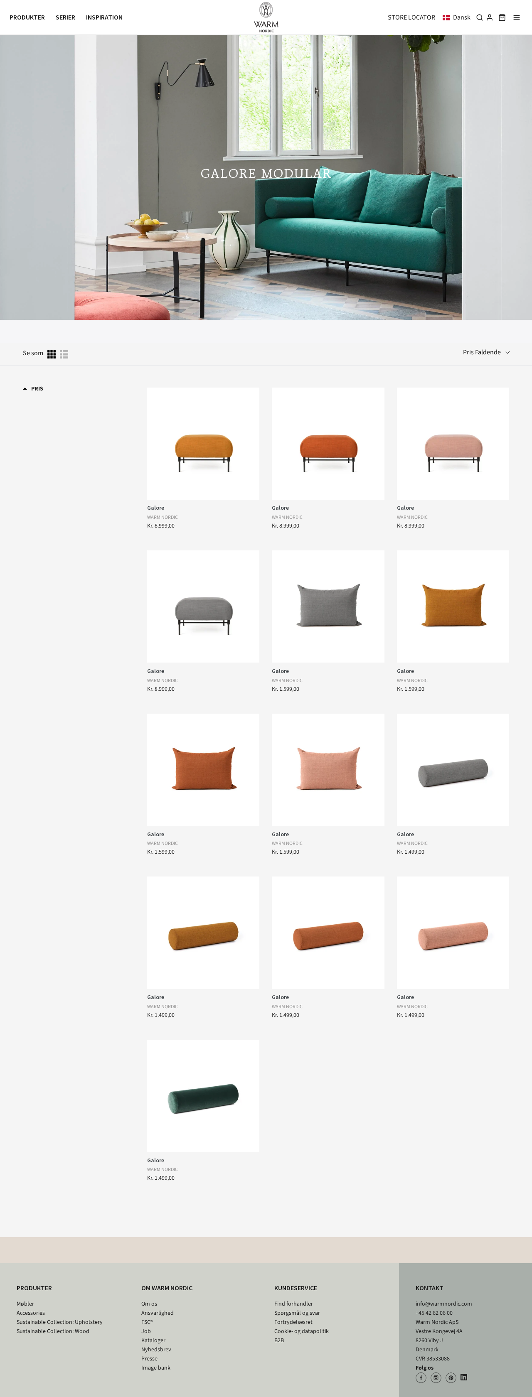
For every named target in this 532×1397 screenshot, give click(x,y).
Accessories (31, 1313)
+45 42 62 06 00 (434, 1313)
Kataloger (153, 1340)
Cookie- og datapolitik (301, 1331)
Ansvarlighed (157, 1313)
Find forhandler (293, 1304)
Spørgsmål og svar (297, 1313)
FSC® (147, 1322)
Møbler (25, 1304)
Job (146, 1331)
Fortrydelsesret (293, 1322)
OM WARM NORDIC (166, 1288)
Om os (149, 1304)
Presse (149, 1359)
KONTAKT (429, 1288)
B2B (279, 1340)
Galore (155, 507)
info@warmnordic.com (444, 1304)
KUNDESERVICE (295, 1288)
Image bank (155, 1368)
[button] (458, 17)
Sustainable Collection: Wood (53, 1331)
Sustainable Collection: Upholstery (60, 1322)
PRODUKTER (34, 1288)
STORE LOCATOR (411, 17)
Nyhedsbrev (156, 1349)
